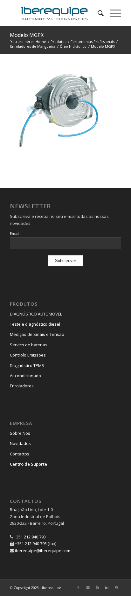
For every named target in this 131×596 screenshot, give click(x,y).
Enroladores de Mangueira (32, 46)
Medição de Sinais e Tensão (37, 334)
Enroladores (22, 386)
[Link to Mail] (116, 587)
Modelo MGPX (27, 34)
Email (14, 233)
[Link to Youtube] (97, 587)
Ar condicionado (25, 375)
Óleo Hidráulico (73, 46)
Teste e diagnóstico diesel (35, 324)
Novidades (20, 443)
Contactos (19, 454)
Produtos (58, 41)
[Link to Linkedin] (107, 587)
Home (41, 41)
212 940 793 (35, 537)
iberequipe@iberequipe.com (42, 550)
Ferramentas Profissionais (92, 41)
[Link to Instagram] (88, 587)
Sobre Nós (20, 433)
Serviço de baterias (28, 345)
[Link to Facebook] (78, 587)
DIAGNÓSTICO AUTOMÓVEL (36, 314)
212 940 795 (36, 543)
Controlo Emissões (28, 355)
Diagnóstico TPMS (27, 365)
